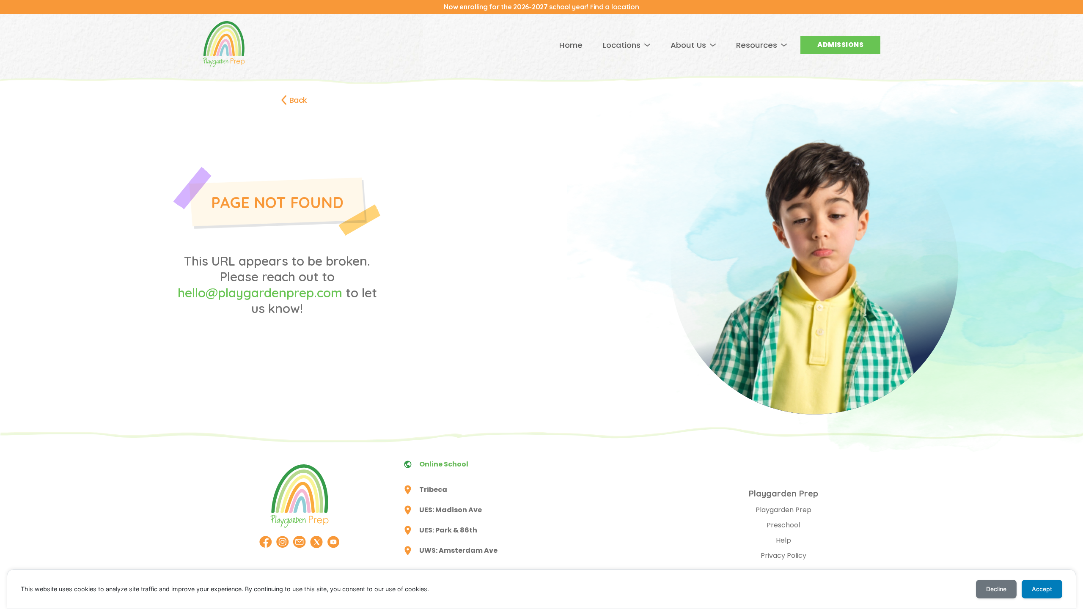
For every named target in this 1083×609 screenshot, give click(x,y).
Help (783, 540)
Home (571, 45)
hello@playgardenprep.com (260, 293)
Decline (996, 589)
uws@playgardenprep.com (580, 555)
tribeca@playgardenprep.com (585, 495)
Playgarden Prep (783, 510)
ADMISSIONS (840, 44)
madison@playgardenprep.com (587, 515)
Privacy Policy (783, 555)
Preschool (783, 525)
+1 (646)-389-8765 (569, 566)
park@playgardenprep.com (581, 535)
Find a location (614, 7)
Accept (1042, 589)
